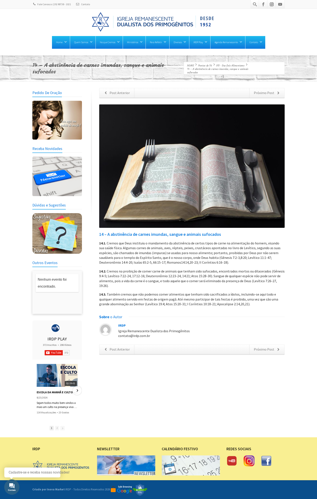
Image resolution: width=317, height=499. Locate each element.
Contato (85, 4)
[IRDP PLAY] (55, 328)
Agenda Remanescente (226, 42)
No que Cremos (107, 42)
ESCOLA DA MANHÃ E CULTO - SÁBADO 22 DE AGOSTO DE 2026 (57, 392)
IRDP (122, 325)
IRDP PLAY (57, 339)
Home (59, 42)
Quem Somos (81, 42)
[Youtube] (280, 4)
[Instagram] (271, 4)
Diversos (178, 42)
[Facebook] (263, 4)
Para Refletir (156, 42)
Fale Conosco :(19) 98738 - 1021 (54, 4)
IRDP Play (198, 42)
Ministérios (132, 42)
